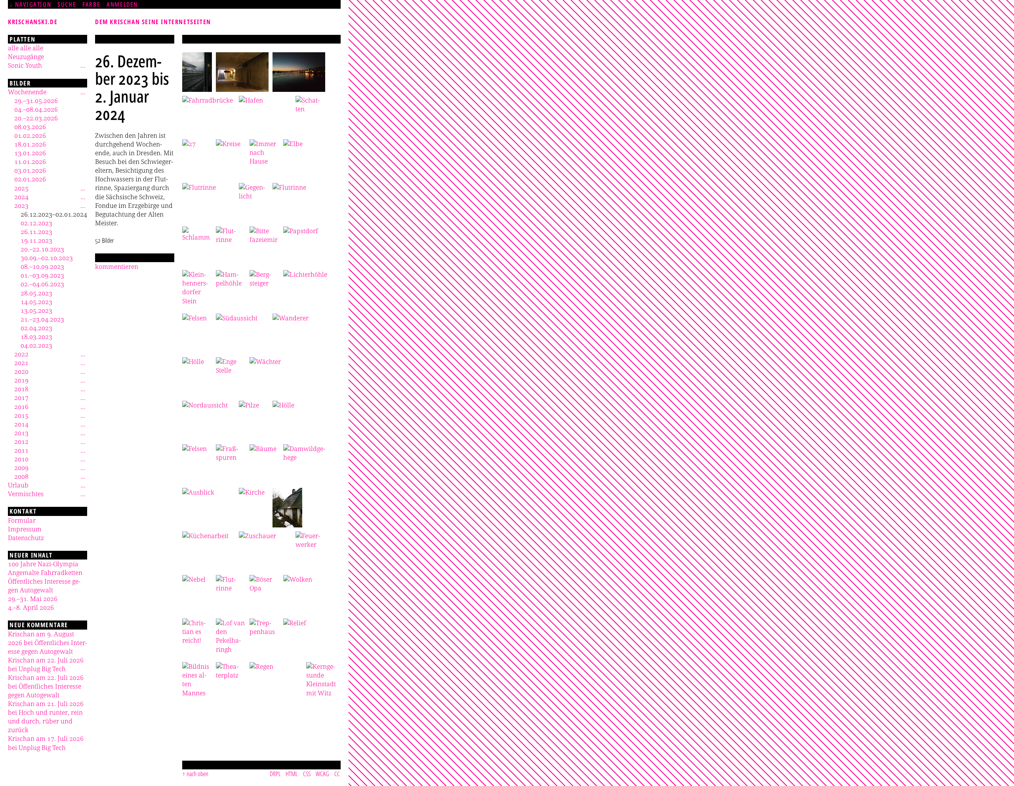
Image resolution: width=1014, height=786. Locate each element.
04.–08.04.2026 (36, 109)
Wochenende (27, 92)
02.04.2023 (36, 328)
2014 (21, 424)
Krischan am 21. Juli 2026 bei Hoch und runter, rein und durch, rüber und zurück (46, 716)
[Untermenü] (82, 65)
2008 (21, 476)
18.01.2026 (30, 144)
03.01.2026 (30, 170)
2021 (21, 362)
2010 (21, 459)
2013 (21, 432)
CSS (307, 773)
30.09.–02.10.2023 (47, 257)
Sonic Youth (25, 65)
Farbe (91, 4)
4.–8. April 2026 (31, 607)
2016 (21, 406)
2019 (21, 380)
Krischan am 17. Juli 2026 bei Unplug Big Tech (46, 743)
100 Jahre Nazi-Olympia (43, 564)
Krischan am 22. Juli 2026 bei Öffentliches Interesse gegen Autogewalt (46, 686)
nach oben (197, 773)
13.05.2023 (36, 310)
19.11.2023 (36, 240)
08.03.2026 (30, 126)
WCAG (322, 773)
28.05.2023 (36, 293)
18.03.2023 (36, 336)
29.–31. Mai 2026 (32, 598)
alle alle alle (25, 48)
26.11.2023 (36, 231)
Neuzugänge (26, 56)
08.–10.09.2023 (42, 266)
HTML (292, 773)
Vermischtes (26, 493)
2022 (21, 354)
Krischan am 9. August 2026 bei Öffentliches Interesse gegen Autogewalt (47, 643)
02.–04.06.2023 (42, 284)
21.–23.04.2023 (42, 319)
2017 (21, 397)
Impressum (25, 529)
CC (337, 773)
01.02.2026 (30, 135)
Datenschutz (26, 537)
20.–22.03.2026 (36, 118)
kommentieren (116, 266)
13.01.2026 (30, 152)
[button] (197, 72)
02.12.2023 (36, 223)
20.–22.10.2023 (42, 249)
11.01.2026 (30, 161)
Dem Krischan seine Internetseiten (153, 21)
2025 (21, 188)
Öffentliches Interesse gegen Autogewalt (44, 585)
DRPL (275, 773)
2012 (21, 441)
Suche (66, 4)
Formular (22, 520)
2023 (21, 205)
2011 (21, 450)
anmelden (122, 4)
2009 (21, 467)
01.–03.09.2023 (42, 275)
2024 (21, 196)
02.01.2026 (30, 179)
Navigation (33, 4)
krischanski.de (32, 21)
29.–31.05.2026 (36, 100)
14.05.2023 (36, 301)
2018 (21, 388)
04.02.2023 (36, 345)
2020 (21, 371)
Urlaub (18, 485)
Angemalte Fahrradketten (45, 572)
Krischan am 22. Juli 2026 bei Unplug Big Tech (46, 664)
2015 (21, 415)
